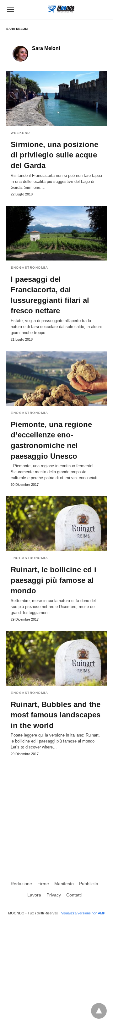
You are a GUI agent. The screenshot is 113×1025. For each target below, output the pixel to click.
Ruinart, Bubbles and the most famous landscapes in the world (55, 715)
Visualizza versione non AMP (83, 913)
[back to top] (99, 1011)
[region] (56, 808)
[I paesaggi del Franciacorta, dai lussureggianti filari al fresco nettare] (56, 233)
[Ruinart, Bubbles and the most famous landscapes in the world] (56, 658)
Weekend (20, 132)
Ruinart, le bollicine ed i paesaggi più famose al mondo (53, 580)
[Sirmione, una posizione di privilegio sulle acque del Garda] (56, 98)
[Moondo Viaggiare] (61, 9)
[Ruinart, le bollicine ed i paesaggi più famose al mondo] (56, 523)
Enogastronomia (29, 267)
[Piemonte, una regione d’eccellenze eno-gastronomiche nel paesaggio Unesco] (56, 378)
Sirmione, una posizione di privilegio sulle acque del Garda (54, 155)
